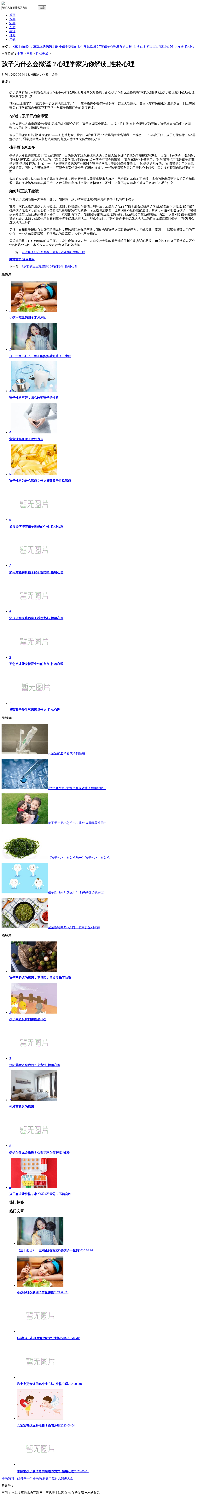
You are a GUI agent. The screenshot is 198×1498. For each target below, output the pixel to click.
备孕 (12, 19)
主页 (20, 53)
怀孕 (12, 23)
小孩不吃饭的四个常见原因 (77, 46)
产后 (12, 27)
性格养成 (42, 53)
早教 (12, 39)
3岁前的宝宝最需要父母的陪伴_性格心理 (49, 266)
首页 (12, 15)
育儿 (12, 35)
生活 (12, 31)
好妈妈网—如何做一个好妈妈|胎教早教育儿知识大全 (37, 1478)
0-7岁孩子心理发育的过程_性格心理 (121, 46)
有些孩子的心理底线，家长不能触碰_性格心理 (53, 252)
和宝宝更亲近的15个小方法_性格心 (170, 46)
